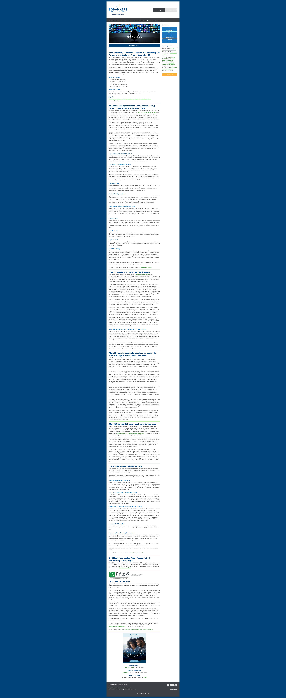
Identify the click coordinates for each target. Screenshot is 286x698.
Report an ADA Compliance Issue (118, 685)
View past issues (129, 667)
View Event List (169, 74)
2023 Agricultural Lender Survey (147, 112)
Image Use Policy (132, 689)
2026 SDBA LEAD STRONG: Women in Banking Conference (168, 59)
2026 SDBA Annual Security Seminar (168, 63)
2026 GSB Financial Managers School (169, 49)
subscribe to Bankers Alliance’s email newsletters (139, 629)
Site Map (124, 689)
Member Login (158, 10)
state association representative (134, 553)
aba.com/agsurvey (146, 267)
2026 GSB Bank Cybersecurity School (169, 68)
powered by (139, 693)
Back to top (173, 689)
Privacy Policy (118, 689)
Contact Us (111, 689)
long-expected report (142, 274)
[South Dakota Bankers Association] (118, 14)
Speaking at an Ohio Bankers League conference (130, 433)
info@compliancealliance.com (117, 626)
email (145, 677)
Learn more (125, 672)
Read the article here (125, 568)
